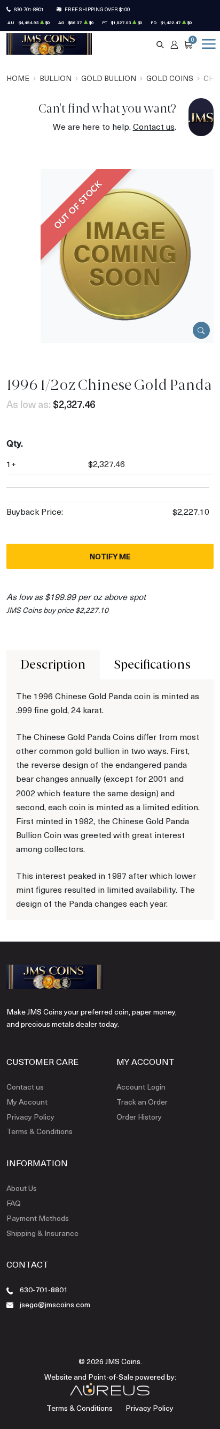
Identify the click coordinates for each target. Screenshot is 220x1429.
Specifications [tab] (152, 664)
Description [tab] (53, 664)
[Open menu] (207, 44)
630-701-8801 (29, 9)
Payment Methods (37, 1218)
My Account (27, 1102)
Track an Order (142, 1102)
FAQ (13, 1203)
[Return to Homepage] (49, 44)
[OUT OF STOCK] (127, 255)
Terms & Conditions (39, 1131)
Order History (139, 1117)
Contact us (154, 126)
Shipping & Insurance (42, 1233)
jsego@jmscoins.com (55, 1304)
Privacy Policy (30, 1117)
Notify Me (110, 556)
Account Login (141, 1087)
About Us (21, 1188)
